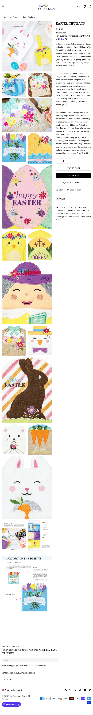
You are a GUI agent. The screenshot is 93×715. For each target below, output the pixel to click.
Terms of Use (28, 666)
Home (4, 17)
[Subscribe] (56, 660)
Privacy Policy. (40, 666)
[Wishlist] (84, 6)
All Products (14, 17)
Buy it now (73, 175)
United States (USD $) (14, 690)
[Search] (78, 6)
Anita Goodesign (14, 696)
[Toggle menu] (2, 6)
